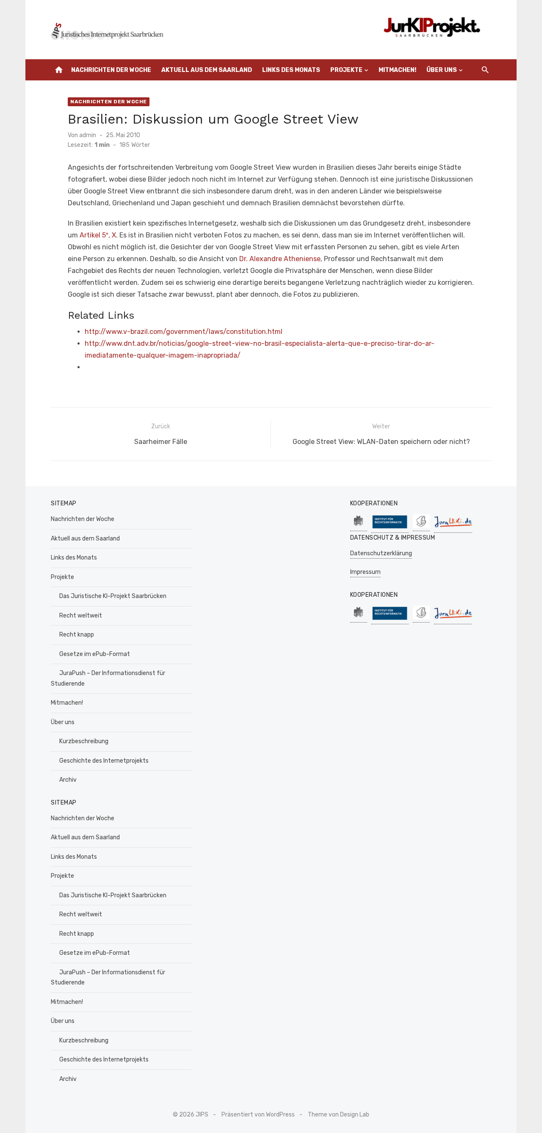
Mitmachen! (397, 70)
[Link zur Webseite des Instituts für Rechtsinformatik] (390, 528)
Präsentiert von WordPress (258, 1114)
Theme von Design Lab (338, 1114)
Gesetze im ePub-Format (94, 654)
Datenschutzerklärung (381, 553)
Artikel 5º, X (98, 235)
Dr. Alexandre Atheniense (280, 259)
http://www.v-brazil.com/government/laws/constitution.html (183, 332)
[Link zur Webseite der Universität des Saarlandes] (358, 526)
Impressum (365, 572)
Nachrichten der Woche (111, 70)
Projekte (346, 70)
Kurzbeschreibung (83, 741)
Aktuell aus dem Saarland (206, 70)
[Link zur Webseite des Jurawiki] (453, 528)
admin (87, 135)
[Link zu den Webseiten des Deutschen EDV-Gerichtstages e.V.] (421, 526)
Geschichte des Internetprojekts (104, 760)
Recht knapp (76, 634)
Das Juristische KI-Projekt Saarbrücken (112, 596)
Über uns (441, 70)
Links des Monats (291, 70)
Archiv (68, 779)
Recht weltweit (80, 615)
